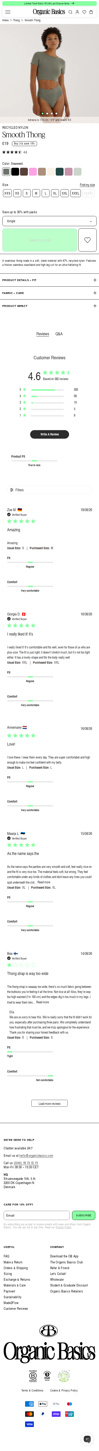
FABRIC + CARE (13, 293)
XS (17, 193)
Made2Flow (11, 1303)
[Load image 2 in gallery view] (47, 113)
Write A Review (50, 434)
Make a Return (13, 1262)
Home (5, 20)
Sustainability (13, 1297)
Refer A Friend (59, 1268)
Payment (9, 1291)
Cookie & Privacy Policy (64, 1390)
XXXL (75, 193)
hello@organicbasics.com (36, 1155)
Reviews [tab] (42, 333)
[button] (8, 12)
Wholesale (57, 1279)
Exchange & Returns (17, 1279)
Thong (16, 20)
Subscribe (83, 1215)
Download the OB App (64, 1256)
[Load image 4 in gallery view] (56, 113)
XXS (7, 193)
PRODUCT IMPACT (15, 306)
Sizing (8, 1273)
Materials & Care (15, 1285)
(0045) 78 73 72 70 (26, 1163)
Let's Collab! (58, 1273)
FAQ (6, 1256)
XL (55, 193)
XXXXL (88, 193)
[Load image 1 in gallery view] (42, 113)
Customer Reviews (16, 1308)
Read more (44, 882)
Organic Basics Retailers (66, 1291)
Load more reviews (50, 1103)
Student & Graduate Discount (69, 1285)
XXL (64, 193)
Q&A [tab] (59, 333)
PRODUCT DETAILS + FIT (19, 280)
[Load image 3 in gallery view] (52, 113)
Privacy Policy (63, 1227)
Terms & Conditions (32, 1390)
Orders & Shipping (16, 1268)
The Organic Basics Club (66, 1262)
